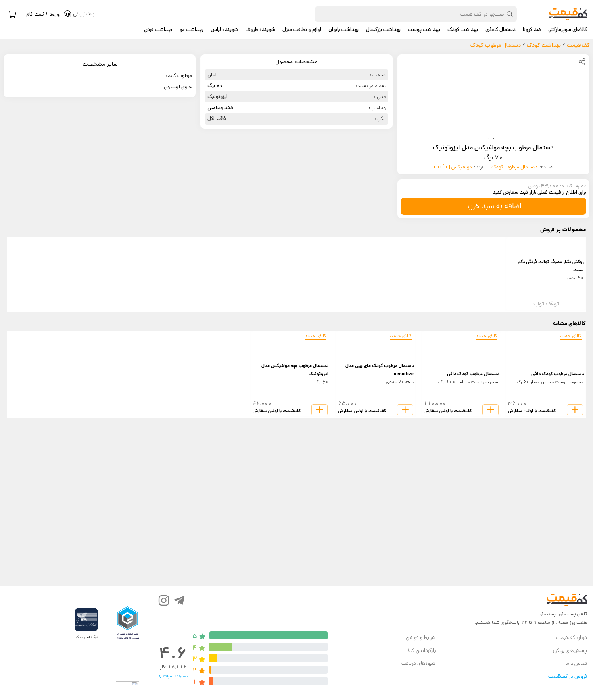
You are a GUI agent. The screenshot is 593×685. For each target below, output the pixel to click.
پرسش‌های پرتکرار (570, 650)
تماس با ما (576, 663)
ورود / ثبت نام (43, 14)
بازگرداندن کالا (422, 650)
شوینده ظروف (260, 29)
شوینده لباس (224, 29)
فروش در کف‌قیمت (567, 676)
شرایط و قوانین (420, 637)
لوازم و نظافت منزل (301, 29)
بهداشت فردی (158, 29)
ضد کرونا (532, 29)
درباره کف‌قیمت (571, 637)
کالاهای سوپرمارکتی (567, 29)
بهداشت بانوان (343, 29)
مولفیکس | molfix (453, 167)
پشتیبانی (547, 613)
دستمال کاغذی (500, 29)
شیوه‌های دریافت (418, 663)
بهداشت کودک (462, 29)
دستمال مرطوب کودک (514, 167)
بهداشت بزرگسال (383, 29)
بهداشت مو (191, 29)
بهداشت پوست (424, 29)
